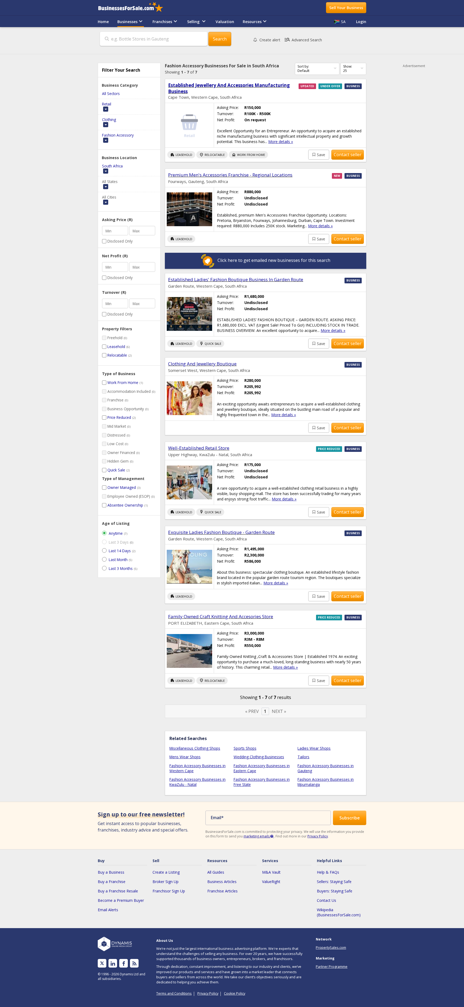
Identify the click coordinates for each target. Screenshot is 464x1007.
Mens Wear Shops (185, 756)
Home (103, 21)
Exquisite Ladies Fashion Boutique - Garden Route (221, 532)
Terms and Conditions (174, 993)
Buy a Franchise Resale (118, 891)
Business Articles (222, 881)
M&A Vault (271, 872)
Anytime (116, 533)
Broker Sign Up (166, 881)
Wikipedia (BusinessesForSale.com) (339, 912)
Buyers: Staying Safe (334, 891)
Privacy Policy (317, 836)
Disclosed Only (120, 241)
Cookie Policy (234, 993)
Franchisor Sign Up (169, 891)
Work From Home (122, 382)
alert (269, 39)
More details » (280, 141)
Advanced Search (303, 39)
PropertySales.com (331, 947)
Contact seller (347, 155)
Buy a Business (111, 872)
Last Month (118, 559)
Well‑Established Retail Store (198, 448)
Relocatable (117, 355)
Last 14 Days (120, 550)
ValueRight (271, 881)
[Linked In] (113, 963)
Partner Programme (331, 966)
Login (361, 21)
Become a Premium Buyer (121, 900)
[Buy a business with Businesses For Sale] (134, 7)
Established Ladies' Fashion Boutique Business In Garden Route (235, 279)
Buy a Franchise (111, 881)
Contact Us (326, 900)
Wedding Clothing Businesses (259, 756)
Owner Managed (121, 487)
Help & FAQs (328, 872)
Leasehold (116, 346)
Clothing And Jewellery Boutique (202, 364)
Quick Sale (116, 470)
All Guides (215, 872)
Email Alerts (108, 909)
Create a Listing (166, 872)
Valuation (225, 21)
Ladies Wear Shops (314, 748)
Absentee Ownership (125, 505)
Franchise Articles (222, 891)
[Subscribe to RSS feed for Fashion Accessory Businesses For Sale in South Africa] (134, 963)
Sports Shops (245, 748)
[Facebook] (123, 963)
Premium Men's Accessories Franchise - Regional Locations (230, 175)
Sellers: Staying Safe (334, 881)
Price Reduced (119, 417)
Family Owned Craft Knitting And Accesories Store (220, 616)
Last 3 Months (121, 568)
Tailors (303, 756)
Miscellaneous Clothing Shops (194, 748)
